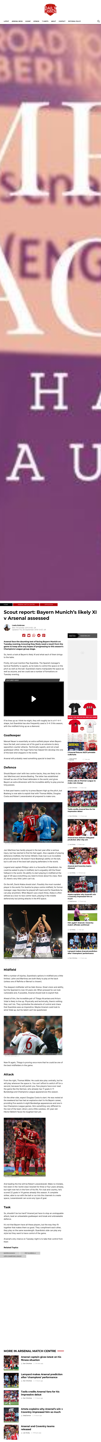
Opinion (36, 21)
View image (7, 843)
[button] (98, 21)
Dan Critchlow (27, 1363)
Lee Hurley (26, 1432)
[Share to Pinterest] (43, 635)
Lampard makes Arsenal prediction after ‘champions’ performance (41, 1376)
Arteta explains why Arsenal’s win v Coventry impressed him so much (42, 1410)
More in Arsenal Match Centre (30, 1351)
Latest (6, 21)
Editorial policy (74, 21)
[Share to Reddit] (39, 635)
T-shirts (45, 21)
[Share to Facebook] (24, 635)
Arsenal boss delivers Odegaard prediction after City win (81, 839)
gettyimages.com (15, 843)
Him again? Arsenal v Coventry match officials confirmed (80, 924)
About (53, 21)
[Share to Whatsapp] (34, 635)
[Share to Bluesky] (29, 635)
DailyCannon (27, 1415)
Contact (62, 21)
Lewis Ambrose (18, 625)
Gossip (28, 21)
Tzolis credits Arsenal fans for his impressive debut (40, 1393)
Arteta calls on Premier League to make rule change (82, 782)
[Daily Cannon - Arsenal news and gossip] (50, 10)
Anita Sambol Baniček (73, 759)
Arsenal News (17, 21)
